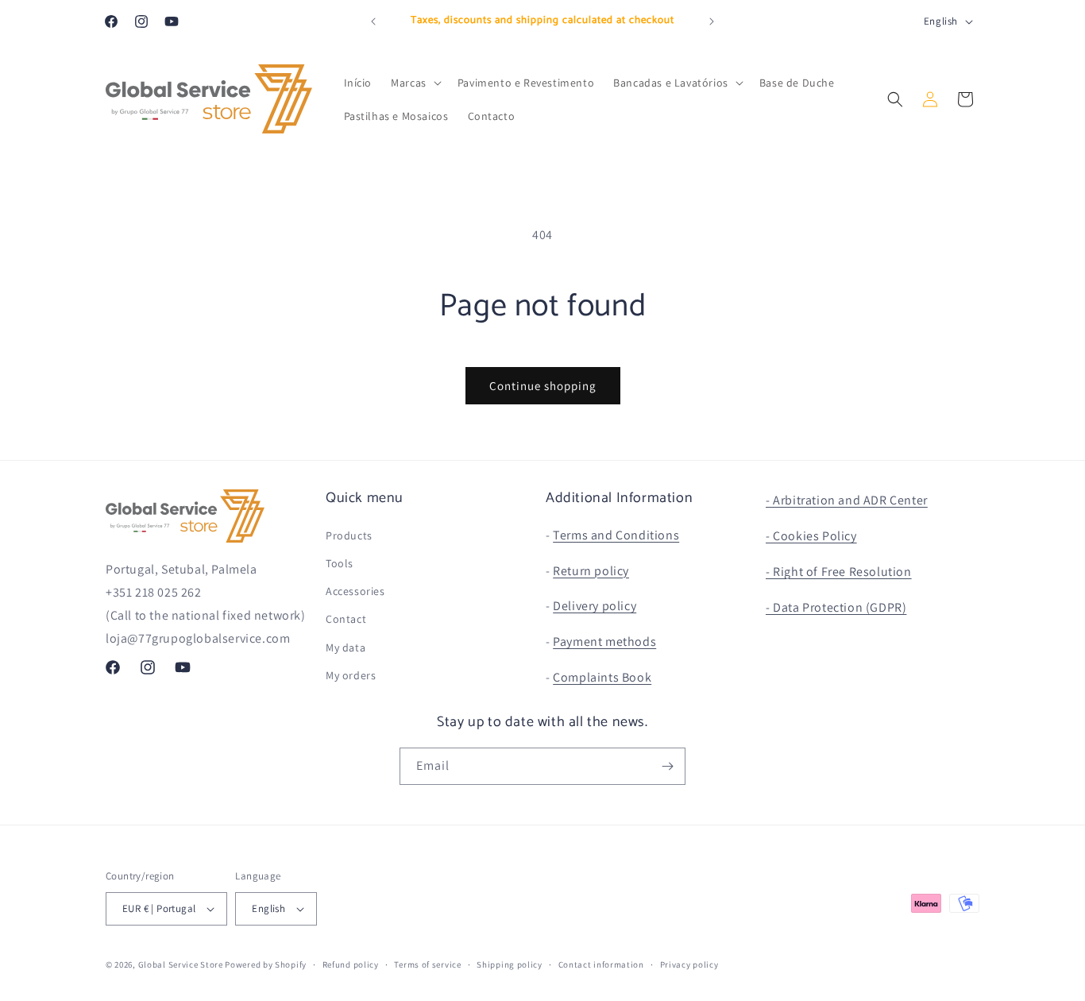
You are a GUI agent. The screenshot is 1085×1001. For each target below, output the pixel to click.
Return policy (591, 570)
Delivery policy (594, 605)
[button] (414, 82)
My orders (351, 675)
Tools (339, 563)
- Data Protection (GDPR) (836, 607)
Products (349, 535)
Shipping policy (509, 964)
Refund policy (350, 964)
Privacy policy (689, 964)
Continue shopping (543, 385)
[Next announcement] (711, 21)
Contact (346, 619)
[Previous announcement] (373, 21)
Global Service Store (180, 964)
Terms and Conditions (616, 535)
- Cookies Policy (811, 536)
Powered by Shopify (266, 964)
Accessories (355, 591)
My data (345, 647)
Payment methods (604, 641)
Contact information (601, 964)
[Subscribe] (667, 766)
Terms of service (427, 964)
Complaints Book (602, 677)
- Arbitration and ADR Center (847, 500)
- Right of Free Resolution (839, 571)
